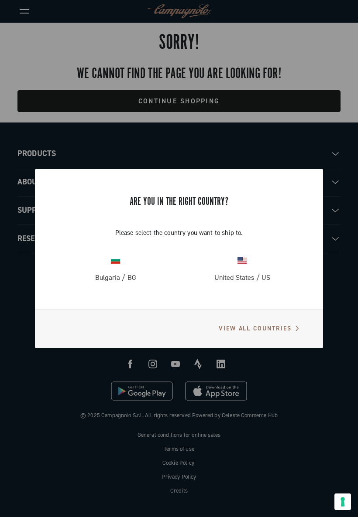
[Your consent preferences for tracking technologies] (342, 501)
